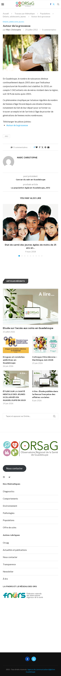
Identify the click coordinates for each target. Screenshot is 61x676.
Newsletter (8, 571)
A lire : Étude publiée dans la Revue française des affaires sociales (45, 394)
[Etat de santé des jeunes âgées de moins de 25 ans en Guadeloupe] (30, 222)
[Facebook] (4, 477)
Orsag (6, 542)
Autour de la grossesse (17, 125)
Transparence (9, 564)
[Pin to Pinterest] (45, 147)
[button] (5, 230)
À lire (5, 578)
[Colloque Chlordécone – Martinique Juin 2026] (45, 344)
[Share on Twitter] (42, 147)
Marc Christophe (13, 29)
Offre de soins (9, 527)
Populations (45, 13)
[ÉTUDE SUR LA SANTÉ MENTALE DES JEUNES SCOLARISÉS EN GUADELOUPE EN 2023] (16, 378)
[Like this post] (37, 147)
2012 (6, 136)
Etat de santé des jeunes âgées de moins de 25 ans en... (30, 246)
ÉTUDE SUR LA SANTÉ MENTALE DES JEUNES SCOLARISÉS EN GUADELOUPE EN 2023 (14, 396)
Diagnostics (8, 491)
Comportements (10, 498)
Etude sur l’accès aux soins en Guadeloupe (28, 328)
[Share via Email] (48, 147)
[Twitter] (9, 477)
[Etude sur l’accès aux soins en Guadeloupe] (30, 306)
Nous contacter (10, 557)
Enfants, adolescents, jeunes (14, 16)
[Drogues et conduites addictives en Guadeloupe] (16, 344)
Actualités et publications (15, 550)
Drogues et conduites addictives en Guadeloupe (14, 359)
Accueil (6, 13)
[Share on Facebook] (39, 147)
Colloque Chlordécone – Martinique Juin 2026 (44, 358)
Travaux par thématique (25, 13)
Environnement (10, 506)
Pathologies (8, 513)
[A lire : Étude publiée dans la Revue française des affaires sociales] (45, 378)
